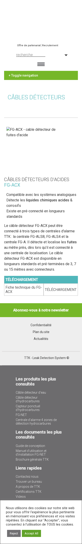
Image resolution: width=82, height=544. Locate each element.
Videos (21, 496)
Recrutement (50, 45)
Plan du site (41, 332)
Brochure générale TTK (32, 459)
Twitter (8, 358)
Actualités (41, 339)
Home (41, 17)
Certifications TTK (28, 491)
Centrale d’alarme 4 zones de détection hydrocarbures (36, 421)
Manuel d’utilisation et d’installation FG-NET (31, 452)
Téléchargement (61, 289)
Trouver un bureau (29, 481)
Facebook (20, 358)
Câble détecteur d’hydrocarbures (28, 399)
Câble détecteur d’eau (31, 392)
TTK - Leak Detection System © (46, 358)
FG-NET (21, 415)
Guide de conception (30, 446)
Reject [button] (14, 533)
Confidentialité (41, 325)
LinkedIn (14, 358)
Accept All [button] (31, 533)
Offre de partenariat (29, 45)
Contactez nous (27, 476)
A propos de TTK (28, 486)
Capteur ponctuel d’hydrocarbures (28, 408)
